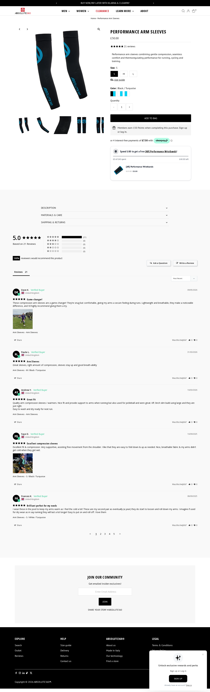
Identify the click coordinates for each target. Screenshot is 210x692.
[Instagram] (20, 673)
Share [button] (19, 340)
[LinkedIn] (23, 673)
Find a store (112, 661)
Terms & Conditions (162, 645)
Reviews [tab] (18, 271)
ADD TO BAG (150, 118)
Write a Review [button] (186, 263)
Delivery (64, 650)
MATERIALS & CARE (51, 215)
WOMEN (82, 11)
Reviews (19, 655)
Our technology (114, 655)
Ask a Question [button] (160, 263)
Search (18, 645)
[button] (190, 340)
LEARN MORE (124, 11)
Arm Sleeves (18, 332)
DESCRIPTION (48, 207)
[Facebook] (16, 673)
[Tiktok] (26, 673)
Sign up (183, 127)
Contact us (65, 661)
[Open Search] (183, 11)
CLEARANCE (102, 11)
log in (123, 131)
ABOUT (145, 11)
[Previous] (19, 29)
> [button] (120, 533)
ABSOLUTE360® (42, 681)
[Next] (27, 29)
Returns (64, 655)
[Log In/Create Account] (188, 11)
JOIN (105, 601)
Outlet (18, 650)
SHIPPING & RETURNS (53, 222)
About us (111, 645)
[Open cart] (193, 11)
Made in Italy (113, 650)
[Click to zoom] (98, 29)
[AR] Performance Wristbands (160, 151)
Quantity (114, 100)
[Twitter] (31, 673)
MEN (65, 11)
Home (93, 18)
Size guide (65, 645)
